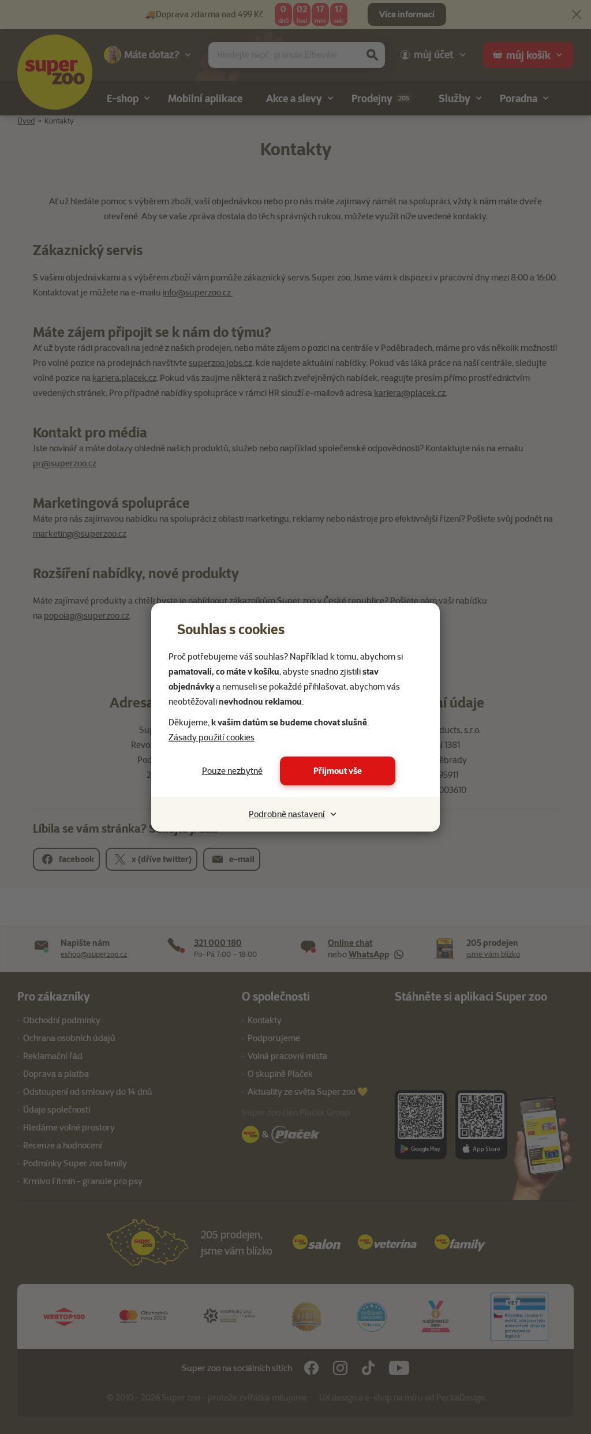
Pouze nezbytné (232, 771)
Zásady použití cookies (212, 737)
